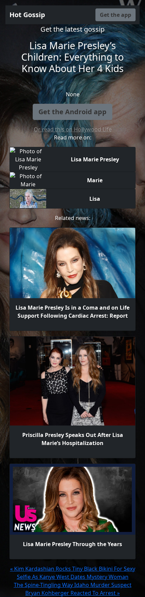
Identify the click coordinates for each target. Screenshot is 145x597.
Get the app (115, 15)
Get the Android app (72, 111)
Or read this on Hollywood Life (73, 129)
